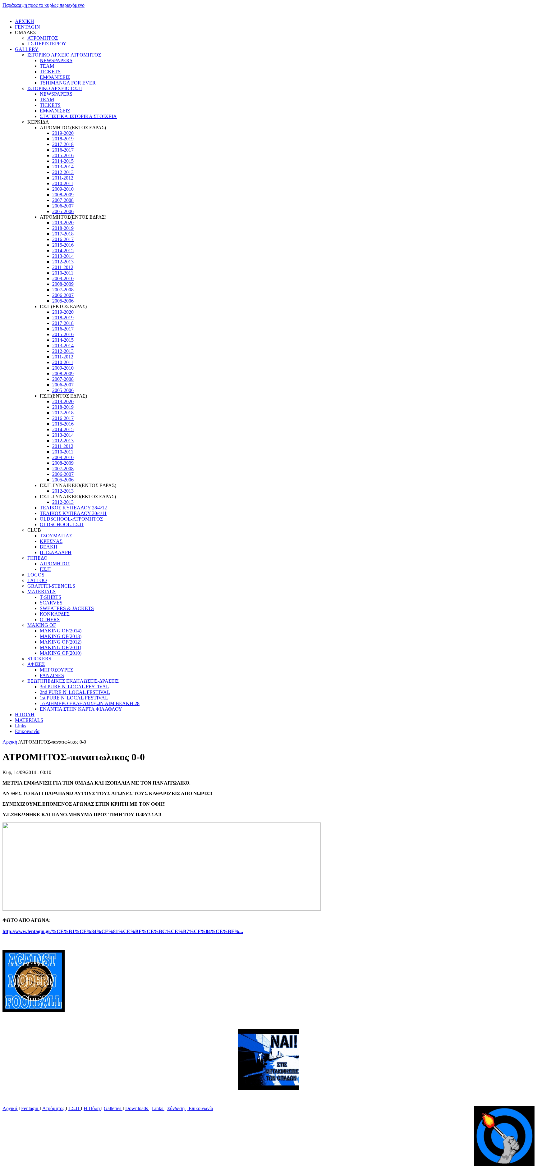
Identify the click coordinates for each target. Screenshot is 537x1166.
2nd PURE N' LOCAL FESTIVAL (75, 692)
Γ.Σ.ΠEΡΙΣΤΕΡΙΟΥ (47, 43)
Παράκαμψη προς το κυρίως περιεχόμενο (43, 5)
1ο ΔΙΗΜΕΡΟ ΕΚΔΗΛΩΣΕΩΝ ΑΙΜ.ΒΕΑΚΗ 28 (90, 703)
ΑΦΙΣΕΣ (36, 664)
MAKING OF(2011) (60, 647)
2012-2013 (63, 172)
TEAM (47, 66)
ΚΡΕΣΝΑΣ (51, 541)
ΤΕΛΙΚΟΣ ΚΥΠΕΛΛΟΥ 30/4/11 (73, 513)
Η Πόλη (92, 1108)
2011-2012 (62, 177)
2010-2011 (62, 183)
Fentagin (30, 1108)
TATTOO (37, 580)
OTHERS (50, 619)
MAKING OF (41, 625)
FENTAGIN (27, 27)
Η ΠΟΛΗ (24, 714)
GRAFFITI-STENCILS (51, 586)
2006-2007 (63, 205)
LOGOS (35, 574)
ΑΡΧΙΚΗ (24, 21)
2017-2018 (63, 144)
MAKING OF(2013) (60, 636)
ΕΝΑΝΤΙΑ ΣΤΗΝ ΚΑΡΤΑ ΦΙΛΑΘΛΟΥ (81, 709)
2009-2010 (63, 189)
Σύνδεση (176, 1108)
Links (20, 725)
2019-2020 (63, 133)
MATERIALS (41, 591)
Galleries (113, 1108)
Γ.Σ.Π (45, 569)
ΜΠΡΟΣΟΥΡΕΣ (56, 669)
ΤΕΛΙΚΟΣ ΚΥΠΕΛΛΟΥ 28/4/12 (73, 507)
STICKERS (39, 658)
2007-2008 (63, 200)
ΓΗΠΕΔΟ (37, 558)
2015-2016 (63, 155)
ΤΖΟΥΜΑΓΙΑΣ (56, 535)
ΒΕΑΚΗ (48, 546)
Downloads (137, 1108)
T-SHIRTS (50, 597)
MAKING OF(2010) (60, 653)
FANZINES (52, 675)
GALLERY (27, 49)
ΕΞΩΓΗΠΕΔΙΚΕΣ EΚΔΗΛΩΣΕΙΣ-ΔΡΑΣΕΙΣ (73, 681)
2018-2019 (63, 138)
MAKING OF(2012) (60, 641)
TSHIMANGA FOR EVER (68, 82)
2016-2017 (63, 150)
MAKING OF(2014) (60, 630)
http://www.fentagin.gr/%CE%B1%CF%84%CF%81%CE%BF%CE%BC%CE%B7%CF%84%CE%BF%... (122, 931)
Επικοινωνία (27, 731)
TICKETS (50, 71)
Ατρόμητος (54, 1108)
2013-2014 (63, 166)
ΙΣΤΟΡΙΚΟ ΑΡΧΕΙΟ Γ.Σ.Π (54, 88)
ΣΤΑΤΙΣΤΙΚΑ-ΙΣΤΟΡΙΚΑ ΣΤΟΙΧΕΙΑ (78, 116)
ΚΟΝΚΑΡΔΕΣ (55, 614)
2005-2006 (63, 211)
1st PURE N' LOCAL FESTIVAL (74, 697)
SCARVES (51, 602)
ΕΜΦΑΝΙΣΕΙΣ (55, 77)
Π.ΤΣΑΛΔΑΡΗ (55, 552)
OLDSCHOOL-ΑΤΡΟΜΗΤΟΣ (71, 519)
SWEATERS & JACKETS (67, 608)
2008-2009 (63, 194)
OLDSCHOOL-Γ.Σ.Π (62, 524)
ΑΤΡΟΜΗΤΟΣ (42, 38)
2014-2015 (63, 161)
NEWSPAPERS (56, 60)
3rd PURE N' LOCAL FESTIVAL (74, 686)
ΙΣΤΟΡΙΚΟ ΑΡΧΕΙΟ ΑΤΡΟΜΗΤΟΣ (64, 54)
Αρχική (9, 742)
